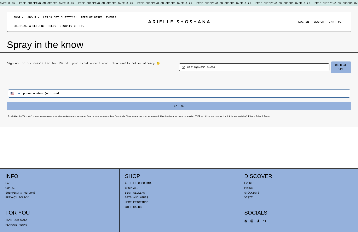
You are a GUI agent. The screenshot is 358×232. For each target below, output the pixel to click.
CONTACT (11, 187)
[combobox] (14, 93)
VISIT (248, 197)
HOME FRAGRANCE (136, 202)
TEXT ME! (179, 105)
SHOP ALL (131, 187)
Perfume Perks (92, 17)
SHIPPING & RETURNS (20, 192)
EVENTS (249, 183)
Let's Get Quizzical (60, 17)
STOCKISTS (251, 192)
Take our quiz (16, 219)
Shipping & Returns (29, 25)
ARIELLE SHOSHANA (138, 183)
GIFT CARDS (133, 207)
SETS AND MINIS (136, 197)
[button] (319, 21)
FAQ (81, 25)
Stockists (68, 25)
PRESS (248, 187)
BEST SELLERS (135, 192)
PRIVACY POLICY (17, 197)
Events (111, 17)
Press (52, 25)
